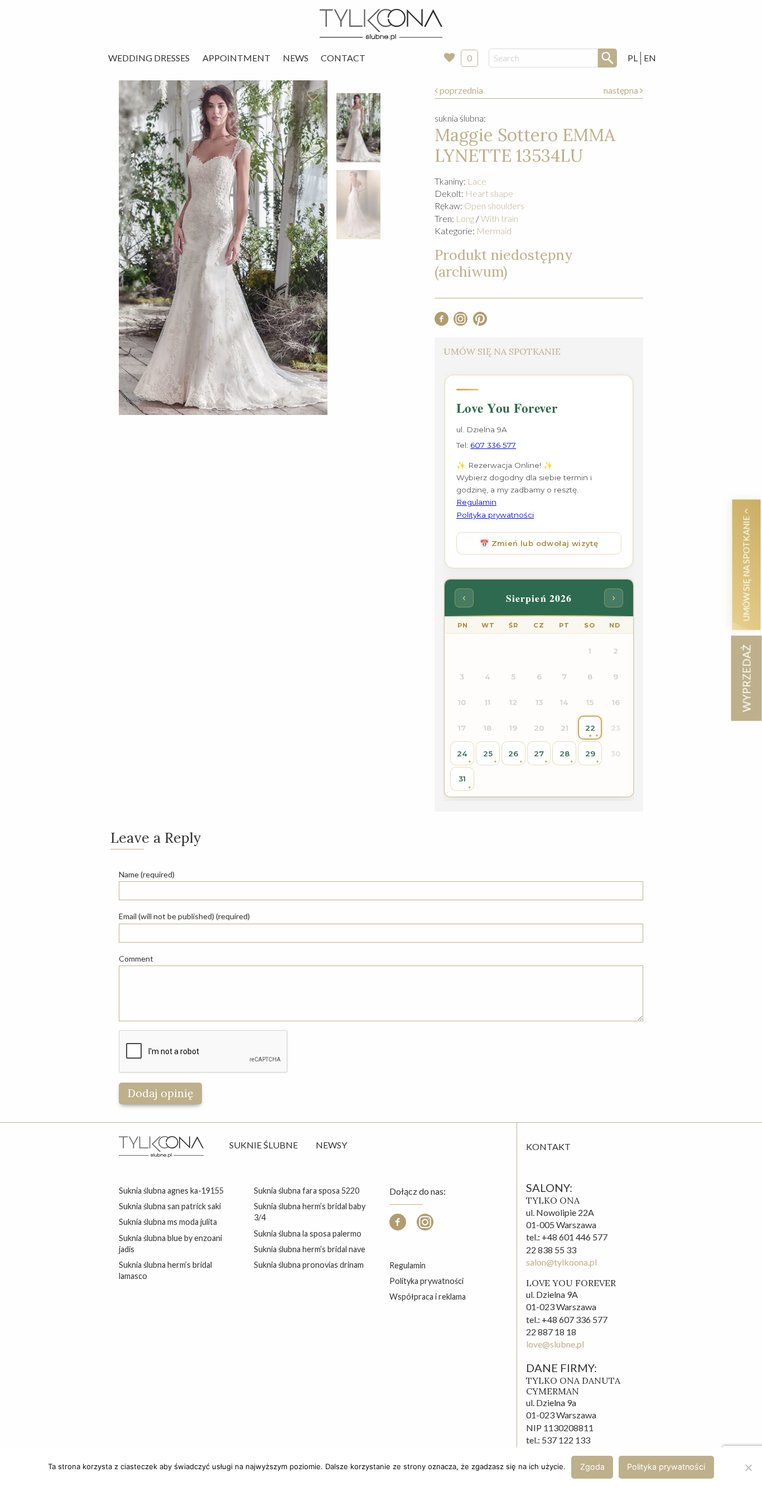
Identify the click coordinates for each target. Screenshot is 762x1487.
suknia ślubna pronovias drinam (309, 1264)
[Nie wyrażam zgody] (748, 1467)
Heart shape (489, 193)
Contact (343, 57)
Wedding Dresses (149, 57)
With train (499, 218)
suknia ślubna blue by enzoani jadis (170, 1243)
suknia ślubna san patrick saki (170, 1206)
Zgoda (592, 1466)
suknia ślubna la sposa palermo (307, 1233)
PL (633, 57)
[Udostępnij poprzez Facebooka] (441, 322)
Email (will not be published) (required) (184, 916)
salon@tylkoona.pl (561, 1262)
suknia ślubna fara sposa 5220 (306, 1190)
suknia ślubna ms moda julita (168, 1222)
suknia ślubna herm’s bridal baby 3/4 (309, 1211)
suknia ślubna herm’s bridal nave (309, 1249)
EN (650, 57)
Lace (476, 181)
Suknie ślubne (263, 1145)
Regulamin (407, 1265)
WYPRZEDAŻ (746, 678)
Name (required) (147, 874)
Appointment (236, 57)
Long (465, 218)
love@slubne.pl (555, 1344)
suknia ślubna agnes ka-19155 (171, 1190)
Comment (136, 958)
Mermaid (494, 230)
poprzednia (460, 90)
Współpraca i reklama (427, 1296)
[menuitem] (149, 58)
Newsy (331, 1145)
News (295, 57)
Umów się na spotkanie (746, 567)
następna (622, 90)
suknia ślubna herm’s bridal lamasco (165, 1270)
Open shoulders (494, 205)
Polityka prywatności (426, 1281)
